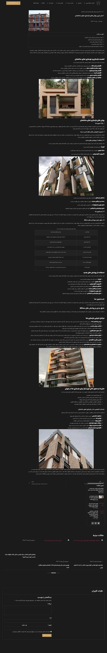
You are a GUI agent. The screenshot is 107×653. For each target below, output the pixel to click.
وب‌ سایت (24, 625)
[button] (29, 34)
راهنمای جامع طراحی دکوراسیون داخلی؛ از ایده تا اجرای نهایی (93, 497)
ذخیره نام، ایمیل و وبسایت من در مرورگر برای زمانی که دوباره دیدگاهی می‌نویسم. (31, 631)
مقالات (43, 3)
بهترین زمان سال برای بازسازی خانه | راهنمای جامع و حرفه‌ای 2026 (93, 505)
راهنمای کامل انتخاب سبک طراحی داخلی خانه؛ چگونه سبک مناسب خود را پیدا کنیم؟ (96, 490)
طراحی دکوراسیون (90, 3)
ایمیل (50, 625)
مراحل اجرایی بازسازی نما (97, 44)
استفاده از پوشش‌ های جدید (96, 42)
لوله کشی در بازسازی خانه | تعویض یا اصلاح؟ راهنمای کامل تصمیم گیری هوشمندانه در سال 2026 (93, 514)
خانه (103, 12)
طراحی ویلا (60, 3)
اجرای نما (51, 3)
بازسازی (79, 3)
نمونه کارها (36, 3)
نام (50, 618)
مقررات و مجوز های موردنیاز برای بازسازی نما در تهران (91, 46)
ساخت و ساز (70, 3)
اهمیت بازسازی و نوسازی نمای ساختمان (94, 37)
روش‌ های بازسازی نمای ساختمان (95, 40)
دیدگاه (49, 604)
